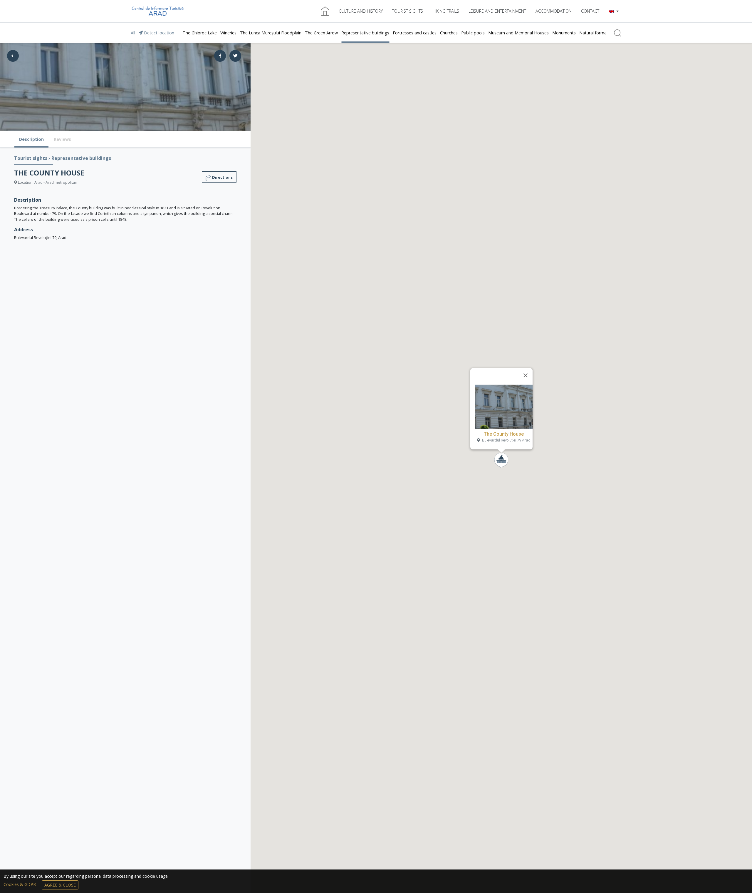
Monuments (564, 33)
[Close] (525, 375)
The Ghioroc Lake (200, 33)
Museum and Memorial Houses (518, 33)
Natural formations (597, 33)
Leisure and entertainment (497, 11)
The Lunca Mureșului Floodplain (270, 33)
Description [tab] (31, 139)
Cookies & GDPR (20, 884)
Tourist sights (407, 11)
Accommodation (554, 11)
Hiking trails (445, 11)
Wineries (228, 33)
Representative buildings (365, 33)
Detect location (158, 33)
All (133, 33)
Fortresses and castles (415, 33)
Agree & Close (60, 885)
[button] (613, 11)
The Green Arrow (321, 33)
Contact (590, 11)
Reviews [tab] (62, 139)
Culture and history (361, 11)
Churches (449, 33)
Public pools (473, 33)
